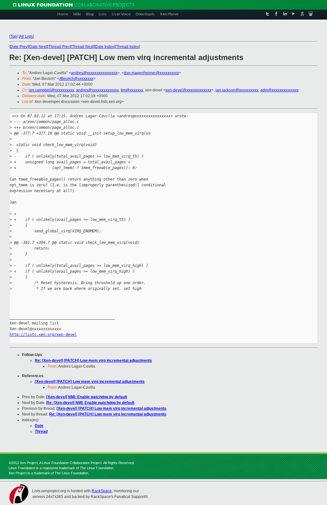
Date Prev (18, 46)
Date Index (104, 46)
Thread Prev (59, 46)
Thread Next (82, 46)
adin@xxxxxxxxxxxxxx (279, 90)
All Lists (26, 36)
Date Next (38, 46)
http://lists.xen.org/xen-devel (43, 334)
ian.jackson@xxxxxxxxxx (237, 90)
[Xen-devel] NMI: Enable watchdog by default (86, 397)
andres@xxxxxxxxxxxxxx (97, 90)
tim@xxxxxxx (132, 90)
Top (13, 36)
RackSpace (102, 491)
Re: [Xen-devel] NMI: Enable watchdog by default (90, 402)
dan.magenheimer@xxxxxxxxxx (151, 73)
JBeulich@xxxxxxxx (76, 78)
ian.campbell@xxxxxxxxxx (51, 90)
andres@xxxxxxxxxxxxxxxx (94, 73)
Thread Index (127, 46)
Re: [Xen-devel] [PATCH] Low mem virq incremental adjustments (93, 360)
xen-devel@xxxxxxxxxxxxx (188, 90)
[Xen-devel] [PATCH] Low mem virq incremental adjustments (90, 381)
